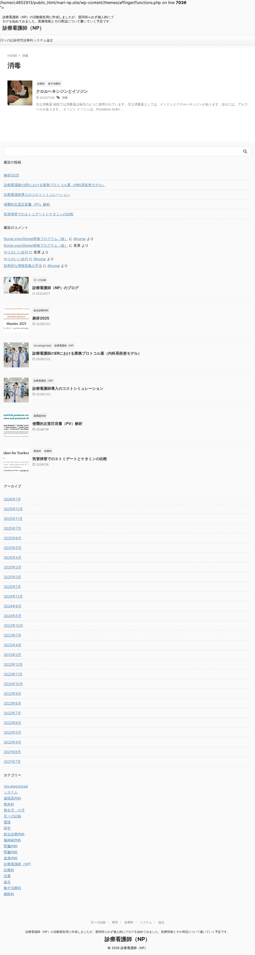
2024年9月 (12, 606)
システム (39, 40)
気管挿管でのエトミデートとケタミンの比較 (38, 214)
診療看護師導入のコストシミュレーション (37, 194)
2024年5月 (12, 616)
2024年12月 (13, 596)
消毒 (65, 97)
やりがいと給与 (16, 252)
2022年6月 (12, 722)
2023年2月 (12, 654)
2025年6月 (12, 538)
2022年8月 (12, 703)
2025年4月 (12, 557)
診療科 (28, 40)
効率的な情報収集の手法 (23, 265)
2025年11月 (13, 518)
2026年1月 (12, 499)
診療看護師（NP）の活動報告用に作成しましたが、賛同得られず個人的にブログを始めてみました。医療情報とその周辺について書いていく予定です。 (127, 932)
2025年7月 (12, 528)
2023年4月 (12, 645)
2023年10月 (13, 625)
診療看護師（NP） (23, 28)
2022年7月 (12, 713)
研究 (20, 40)
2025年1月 (12, 586)
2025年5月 (12, 548)
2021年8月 (12, 752)
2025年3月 (12, 567)
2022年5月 (12, 732)
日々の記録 (8, 40)
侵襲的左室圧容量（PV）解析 (27, 204)
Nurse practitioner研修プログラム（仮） (36, 239)
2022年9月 (12, 693)
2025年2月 (12, 577)
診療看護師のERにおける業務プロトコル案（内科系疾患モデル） (55, 185)
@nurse (79, 239)
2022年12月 (13, 664)
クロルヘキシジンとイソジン (62, 91)
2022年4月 (12, 742)
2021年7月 (12, 761)
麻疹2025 (11, 175)
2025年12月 (13, 509)
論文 (50, 40)
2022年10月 (13, 684)
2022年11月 (13, 674)
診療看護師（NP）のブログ (55, 287)
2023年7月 (12, 635)
